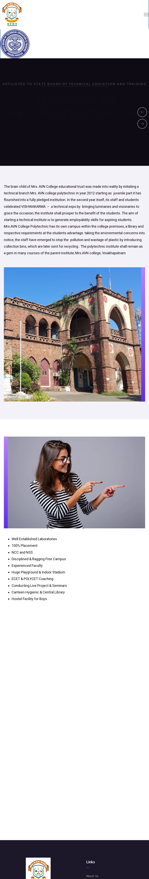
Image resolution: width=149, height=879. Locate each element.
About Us (92, 876)
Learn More (74, 136)
